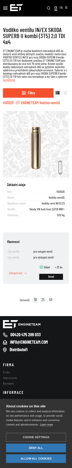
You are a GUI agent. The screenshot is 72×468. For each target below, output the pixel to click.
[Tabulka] (58, 93)
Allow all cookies (36, 458)
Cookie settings (36, 437)
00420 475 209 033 (25, 335)
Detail (51, 276)
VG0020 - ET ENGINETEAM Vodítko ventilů (31, 103)
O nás (6, 372)
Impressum (10, 378)
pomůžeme (9, 80)
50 (50, 300)
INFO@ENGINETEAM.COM (29, 342)
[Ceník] (65, 93)
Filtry (31, 93)
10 (35, 300)
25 (43, 300)
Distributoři (19, 350)
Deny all (36, 447)
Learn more (46, 424)
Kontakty (8, 383)
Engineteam (16, 8)
